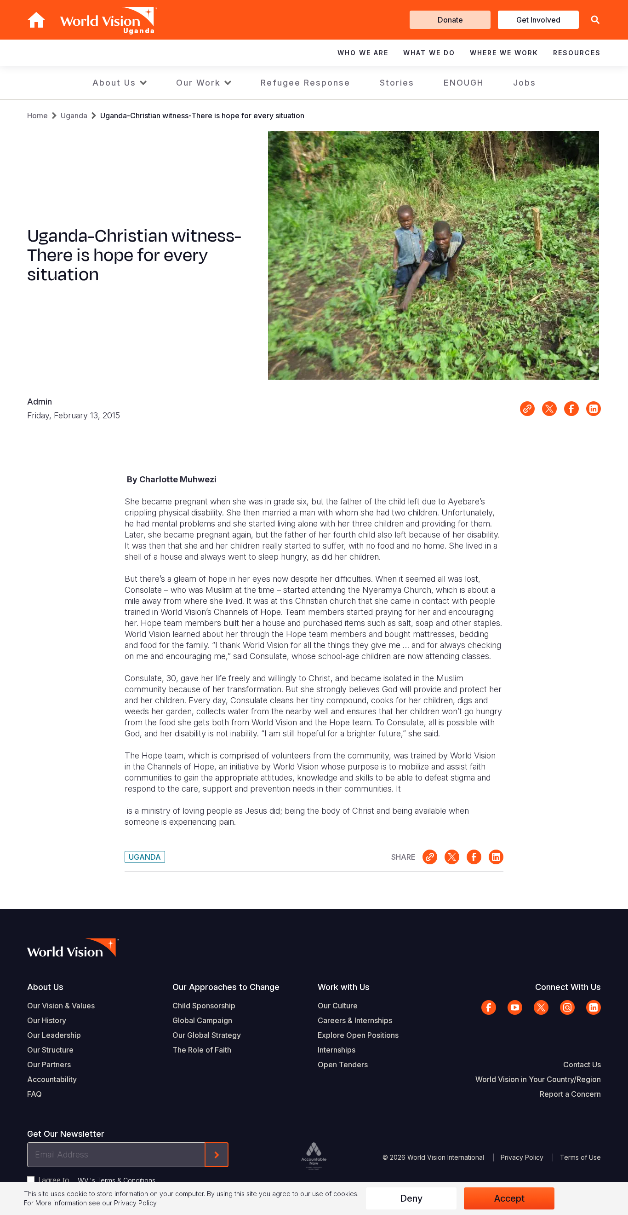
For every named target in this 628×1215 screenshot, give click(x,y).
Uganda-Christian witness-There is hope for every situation (202, 115)
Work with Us (344, 987)
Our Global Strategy (206, 1035)
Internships (336, 1049)
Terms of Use (580, 1157)
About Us (114, 82)
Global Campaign (202, 1020)
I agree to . (97, 1180)
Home (37, 115)
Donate (450, 19)
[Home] (36, 20)
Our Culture (338, 1005)
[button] (595, 20)
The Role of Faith (201, 1049)
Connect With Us (568, 987)
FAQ (34, 1094)
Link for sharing (527, 408)
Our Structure (50, 1049)
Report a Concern (570, 1094)
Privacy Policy (522, 1157)
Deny (411, 1198)
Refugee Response (305, 82)
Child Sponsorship (203, 1005)
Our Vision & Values (61, 1005)
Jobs (524, 82)
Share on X (549, 408)
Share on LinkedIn (593, 408)
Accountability (52, 1079)
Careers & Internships (355, 1020)
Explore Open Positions (358, 1035)
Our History (46, 1020)
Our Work (198, 82)
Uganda (74, 115)
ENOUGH (464, 82)
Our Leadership (54, 1035)
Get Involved (538, 19)
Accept (509, 1198)
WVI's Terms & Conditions (116, 1180)
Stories (397, 82)
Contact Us (582, 1064)
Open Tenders (343, 1064)
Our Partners (49, 1064)
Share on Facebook (571, 408)
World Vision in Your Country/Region (538, 1079)
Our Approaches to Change (226, 987)
